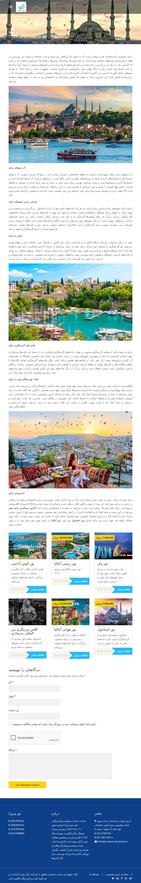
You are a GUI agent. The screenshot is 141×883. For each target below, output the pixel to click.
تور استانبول (106, 629)
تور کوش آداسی (22, 563)
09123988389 (17, 833)
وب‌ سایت (14, 710)
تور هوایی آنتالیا (65, 629)
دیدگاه (13, 750)
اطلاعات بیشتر (37, 589)
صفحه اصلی (15, 24)
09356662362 (17, 825)
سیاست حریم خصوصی (117, 874)
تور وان (102, 563)
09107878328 (17, 829)
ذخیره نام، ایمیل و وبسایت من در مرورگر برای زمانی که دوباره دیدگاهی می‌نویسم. (54, 724)
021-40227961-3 (104, 837)
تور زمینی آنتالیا (65, 563)
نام (11, 682)
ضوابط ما (94, 874)
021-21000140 (103, 833)
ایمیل (12, 696)
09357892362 (17, 820)
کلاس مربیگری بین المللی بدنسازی (24, 631)
